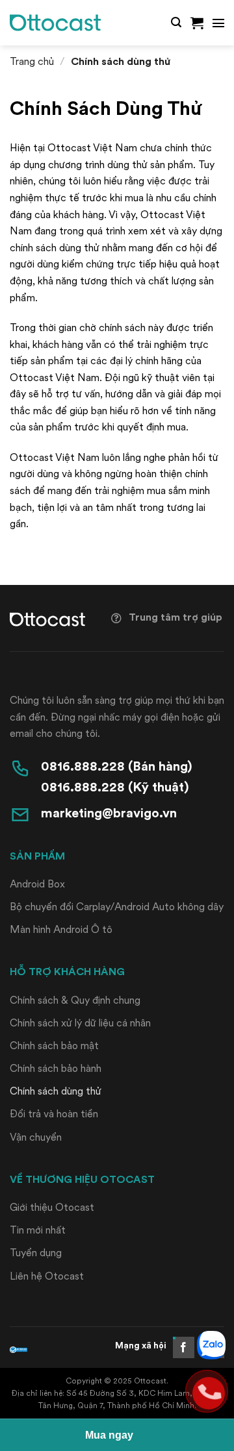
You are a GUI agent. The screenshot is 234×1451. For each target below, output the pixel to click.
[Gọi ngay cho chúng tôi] (206, 1391)
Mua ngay (109, 1435)
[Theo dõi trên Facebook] (183, 1347)
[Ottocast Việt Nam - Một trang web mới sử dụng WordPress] (55, 23)
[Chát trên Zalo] (206, 1343)
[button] (176, 22)
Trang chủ (32, 61)
